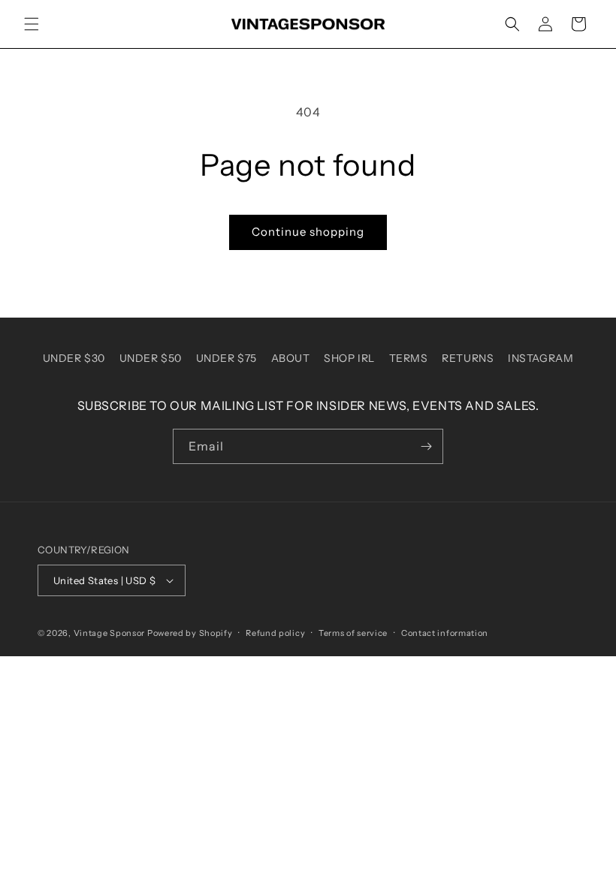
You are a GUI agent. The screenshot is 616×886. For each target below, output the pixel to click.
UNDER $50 (150, 358)
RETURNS (468, 358)
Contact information (444, 633)
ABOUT (290, 358)
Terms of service (353, 633)
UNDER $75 (226, 358)
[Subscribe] (425, 446)
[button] (31, 24)
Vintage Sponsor (110, 633)
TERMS (408, 358)
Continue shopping (308, 232)
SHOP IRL (349, 358)
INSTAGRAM (540, 358)
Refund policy (275, 633)
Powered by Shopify (190, 633)
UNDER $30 (74, 358)
